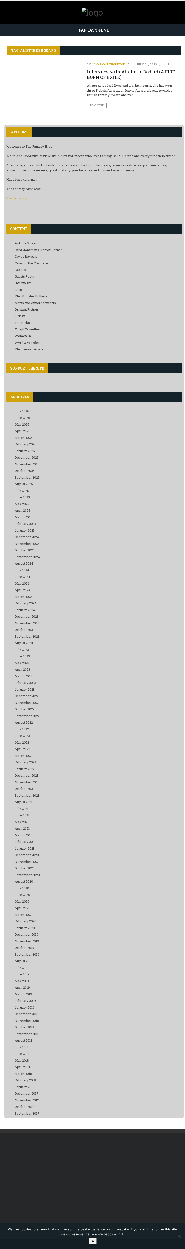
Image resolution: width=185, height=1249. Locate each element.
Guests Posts (24, 276)
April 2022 (22, 749)
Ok (93, 1241)
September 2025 (27, 477)
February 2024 (25, 603)
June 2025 (22, 497)
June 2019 (22, 974)
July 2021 (21, 808)
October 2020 (25, 868)
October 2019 (24, 947)
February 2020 (25, 921)
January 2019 (24, 1007)
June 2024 (22, 577)
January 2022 (25, 769)
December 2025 (27, 457)
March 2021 (23, 835)
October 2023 (24, 630)
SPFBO (20, 316)
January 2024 (25, 610)
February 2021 (25, 841)
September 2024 (27, 557)
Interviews (23, 283)
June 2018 (22, 1053)
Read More (97, 105)
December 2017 (26, 1093)
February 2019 (25, 1000)
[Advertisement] (94, 1176)
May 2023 (22, 663)
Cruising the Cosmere (31, 263)
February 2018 (25, 1080)
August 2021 (23, 802)
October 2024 (25, 550)
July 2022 (22, 729)
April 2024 (22, 590)
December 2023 (27, 616)
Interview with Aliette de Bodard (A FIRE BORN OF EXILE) (131, 74)
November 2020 (27, 861)
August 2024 (24, 563)
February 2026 (25, 444)
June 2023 (22, 656)
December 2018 (26, 1014)
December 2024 (27, 537)
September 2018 (27, 1034)
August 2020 (24, 881)
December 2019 (26, 934)
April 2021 (22, 828)
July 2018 (22, 1047)
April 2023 (22, 669)
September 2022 (27, 716)
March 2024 (24, 597)
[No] (179, 1236)
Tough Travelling (28, 329)
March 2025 (23, 517)
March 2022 (23, 755)
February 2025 (25, 524)
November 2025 (27, 464)
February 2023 (25, 683)
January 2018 (24, 1087)
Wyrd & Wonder (27, 342)
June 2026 (22, 418)
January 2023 (25, 689)
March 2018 (23, 1073)
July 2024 (22, 570)
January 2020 (25, 928)
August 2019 (24, 961)
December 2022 (27, 696)
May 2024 (22, 583)
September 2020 (27, 875)
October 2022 (24, 709)
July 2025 (22, 491)
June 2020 (22, 894)
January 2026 (25, 451)
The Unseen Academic (32, 349)
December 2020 (27, 855)
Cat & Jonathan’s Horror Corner (38, 250)
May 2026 (22, 424)
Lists (18, 289)
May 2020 (22, 901)
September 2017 (27, 1113)
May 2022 (22, 742)
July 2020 (22, 888)
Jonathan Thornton (108, 64)
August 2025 (24, 484)
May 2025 (22, 504)
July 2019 (22, 967)
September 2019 (27, 954)
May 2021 (22, 822)
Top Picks (22, 322)
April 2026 (22, 431)
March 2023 (23, 676)
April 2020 (22, 908)
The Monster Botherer (32, 296)
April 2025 (22, 510)
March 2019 (23, 994)
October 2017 (24, 1106)
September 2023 (27, 636)
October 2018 (24, 1027)
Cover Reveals (26, 256)
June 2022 (22, 736)
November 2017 (27, 1100)
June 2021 (22, 815)
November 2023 (27, 623)
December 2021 (26, 775)
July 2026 (22, 411)
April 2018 (22, 1067)
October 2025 (24, 471)
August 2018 (24, 1040)
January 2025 (25, 530)
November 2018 (27, 1020)
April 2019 (22, 987)
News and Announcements (35, 303)
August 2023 (24, 643)
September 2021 (27, 795)
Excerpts (21, 269)
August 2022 (24, 722)
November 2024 (27, 544)
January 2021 (24, 848)
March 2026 (24, 438)
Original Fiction (26, 309)
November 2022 (27, 702)
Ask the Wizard (27, 243)
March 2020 (24, 914)
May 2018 (22, 1060)
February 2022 (25, 762)
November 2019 (27, 941)
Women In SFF (26, 336)
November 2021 (27, 782)
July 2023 (22, 650)
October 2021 (24, 788)
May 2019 (22, 981)
